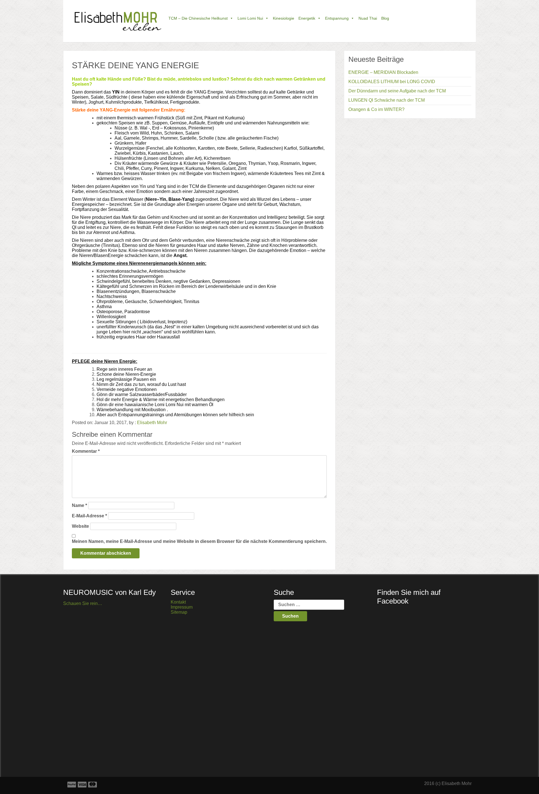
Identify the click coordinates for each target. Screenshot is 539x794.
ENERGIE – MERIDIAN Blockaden (383, 72)
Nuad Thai (367, 18)
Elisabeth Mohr (152, 422)
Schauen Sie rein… (82, 603)
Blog (385, 18)
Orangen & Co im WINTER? (376, 109)
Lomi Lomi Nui (250, 18)
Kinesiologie (283, 18)
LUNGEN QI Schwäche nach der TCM (386, 100)
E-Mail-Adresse (89, 515)
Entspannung (337, 18)
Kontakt (178, 602)
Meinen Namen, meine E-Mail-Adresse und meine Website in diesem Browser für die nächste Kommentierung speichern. (199, 541)
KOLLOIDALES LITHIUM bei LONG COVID (391, 81)
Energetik (306, 18)
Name (79, 505)
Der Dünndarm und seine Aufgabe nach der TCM (397, 90)
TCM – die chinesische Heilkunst (198, 18)
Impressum (182, 607)
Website (80, 526)
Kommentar (86, 451)
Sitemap (179, 612)
